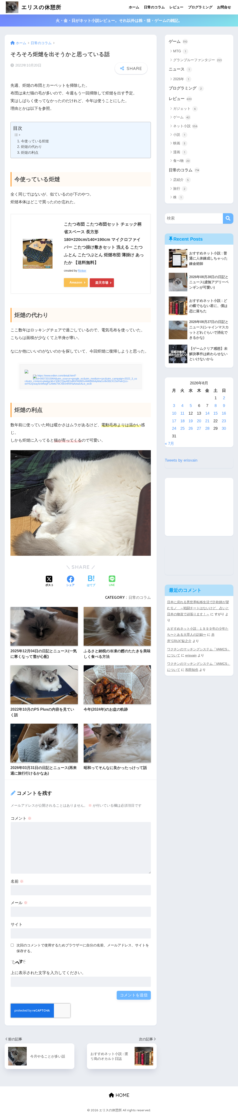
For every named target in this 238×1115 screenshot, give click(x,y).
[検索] (228, 218)
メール (19, 903)
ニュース (179, 69)
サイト (17, 924)
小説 (179, 134)
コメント (21, 818)
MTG (179, 51)
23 (224, 421)
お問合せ (224, 7)
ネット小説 (185, 126)
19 (190, 421)
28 (207, 428)
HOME (121, 1095)
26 (190, 428)
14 (207, 413)
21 (207, 421)
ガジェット (184, 108)
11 (182, 413)
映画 (179, 143)
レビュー (176, 7)
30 (224, 428)
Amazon (75, 282)
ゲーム (178, 41)
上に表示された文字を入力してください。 (48, 973)
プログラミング (200, 7)
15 (215, 413)
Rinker (82, 270)
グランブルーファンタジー (197, 60)
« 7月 (169, 443)
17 (174, 421)
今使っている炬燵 (35, 141)
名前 (17, 881)
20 (199, 421)
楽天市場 (101, 282)
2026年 (181, 79)
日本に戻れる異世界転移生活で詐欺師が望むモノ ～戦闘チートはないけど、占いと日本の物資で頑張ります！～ (198, 608)
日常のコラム (154, 7)
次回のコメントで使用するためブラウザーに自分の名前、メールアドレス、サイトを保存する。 (83, 948)
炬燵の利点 (29, 152)
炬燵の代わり (31, 147)
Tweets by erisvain (181, 460)
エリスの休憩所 (40, 7)
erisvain (191, 655)
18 (182, 421)
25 (182, 428)
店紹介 (181, 180)
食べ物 (181, 161)
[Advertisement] (199, 507)
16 (224, 413)
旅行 (179, 188)
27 (199, 428)
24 (174, 428)
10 (174, 413)
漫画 (179, 152)
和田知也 (191, 670)
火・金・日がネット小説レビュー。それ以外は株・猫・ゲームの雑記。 (119, 20)
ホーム (134, 7)
